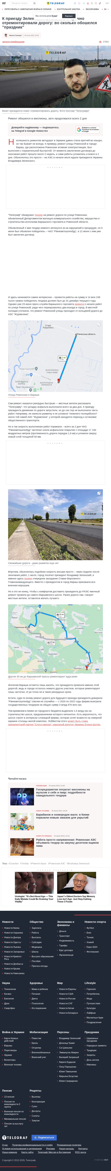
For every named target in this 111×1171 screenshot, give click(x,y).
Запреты (91, 1055)
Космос (8, 994)
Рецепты (35, 1090)
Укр (107, 3)
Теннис (90, 937)
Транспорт (64, 936)
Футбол (90, 928)
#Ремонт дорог (38, 863)
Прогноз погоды (40, 966)
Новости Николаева (14, 973)
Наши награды (66, 1149)
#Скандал (14, 863)
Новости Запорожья (14, 952)
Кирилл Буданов (67, 1062)
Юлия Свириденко (68, 1081)
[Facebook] (75, 3)
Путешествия (93, 1003)
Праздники (92, 1032)
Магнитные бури (95, 1018)
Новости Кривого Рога (12, 957)
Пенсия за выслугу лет (13, 1125)
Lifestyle (90, 983)
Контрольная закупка (68, 9)
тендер (39, 215)
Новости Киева (42, 811)
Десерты (36, 1111)
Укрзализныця (66, 955)
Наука (6, 983)
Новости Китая (66, 1008)
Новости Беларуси (68, 1013)
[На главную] (55, 3)
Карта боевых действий (11, 1039)
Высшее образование (43, 956)
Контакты (83, 1149)
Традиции (91, 1050)
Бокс (89, 933)
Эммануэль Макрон (69, 1052)
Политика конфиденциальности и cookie (32, 1145)
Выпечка (36, 1097)
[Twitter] (92, 3)
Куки (54, 16)
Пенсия (7, 1090)
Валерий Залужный (69, 1057)
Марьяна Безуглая (68, 1076)
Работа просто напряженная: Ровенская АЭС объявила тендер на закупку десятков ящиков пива (67, 842)
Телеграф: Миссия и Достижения (54, 1152)
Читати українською (13, 42)
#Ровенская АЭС (56, 863)
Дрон (6, 1003)
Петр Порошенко (67, 1067)
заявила (79, 304)
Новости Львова (12, 947)
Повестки (36, 1038)
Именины (91, 1065)
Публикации (41, 786)
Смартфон (9, 1008)
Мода (89, 998)
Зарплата (36, 928)
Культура (91, 1008)
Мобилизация (39, 1032)
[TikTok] (100, 3)
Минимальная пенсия (15, 1119)
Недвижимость (66, 941)
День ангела (93, 1060)
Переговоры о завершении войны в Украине (27, 9)
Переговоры (10, 1050)
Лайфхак (91, 1013)
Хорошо (69, 16)
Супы (34, 1106)
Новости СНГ (66, 1003)
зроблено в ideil (101, 1160)
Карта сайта (27, 1152)
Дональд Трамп (67, 1043)
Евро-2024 (92, 947)
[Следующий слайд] (108, 9)
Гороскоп (91, 989)
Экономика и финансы (65, 923)
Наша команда (9, 1152)
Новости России (67, 998)
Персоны (63, 1032)
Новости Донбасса (13, 964)
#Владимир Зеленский (78, 863)
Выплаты (36, 937)
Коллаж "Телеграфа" (77, 111)
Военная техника (12, 1065)
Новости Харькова (13, 933)
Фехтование (93, 952)
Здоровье (36, 983)
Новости (7, 921)
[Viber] (79, 3)
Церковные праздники (92, 1039)
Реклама (50, 1149)
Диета (35, 998)
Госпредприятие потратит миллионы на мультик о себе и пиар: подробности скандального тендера (63, 792)
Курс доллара (66, 950)
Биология (9, 998)
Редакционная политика (69, 1145)
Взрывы (8, 1045)
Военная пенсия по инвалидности (14, 1112)
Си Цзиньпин (65, 1048)
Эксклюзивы (92, 9)
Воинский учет (39, 1057)
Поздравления (94, 1022)
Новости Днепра (12, 937)
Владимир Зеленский (70, 1038)
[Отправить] (34, 3)
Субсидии (37, 942)
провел (28, 578)
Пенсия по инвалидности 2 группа (12, 1104)
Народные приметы (97, 1045)
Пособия (36, 961)
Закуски (36, 1120)
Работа (35, 933)
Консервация (38, 1102)
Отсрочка (36, 1048)
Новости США (66, 994)
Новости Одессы (12, 942)
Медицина (37, 947)
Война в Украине (13, 1032)
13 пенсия (9, 1097)
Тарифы (63, 945)
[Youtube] (88, 3)
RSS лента (80, 1152)
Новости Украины (44, 836)
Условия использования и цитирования (22, 1149)
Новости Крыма (12, 968)
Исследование (39, 1008)
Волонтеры (10, 1060)
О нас (5, 1145)
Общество (36, 921)
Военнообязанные (41, 1052)
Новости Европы (67, 989)
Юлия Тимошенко (68, 1071)
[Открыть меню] (4, 3)
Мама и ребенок (40, 989)
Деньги (62, 931)
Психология (38, 1003)
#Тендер (24, 863)
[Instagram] (96, 3)
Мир (60, 983)
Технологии (10, 989)
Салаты (36, 1116)
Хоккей (90, 942)
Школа (35, 952)
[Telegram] (83, 3)
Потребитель (93, 994)
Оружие (8, 1055)
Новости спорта (95, 921)
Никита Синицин (15, 35)
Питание (36, 994)
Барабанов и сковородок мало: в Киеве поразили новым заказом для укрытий (62, 816)
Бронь (35, 1043)
